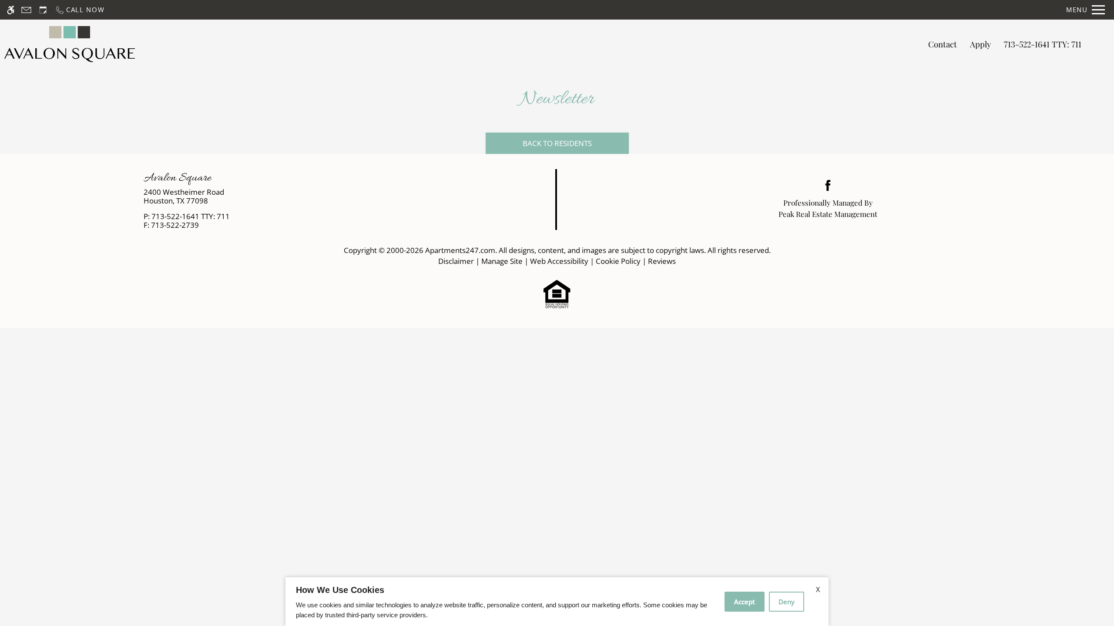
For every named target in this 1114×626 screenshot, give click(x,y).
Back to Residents (557, 143)
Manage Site (502, 261)
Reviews (662, 261)
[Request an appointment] (43, 9)
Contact (942, 44)
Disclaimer (456, 261)
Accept (744, 601)
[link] (279, 197)
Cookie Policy (618, 261)
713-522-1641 (1042, 44)
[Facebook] (827, 185)
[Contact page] (26, 9)
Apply (980, 44)
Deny (786, 601)
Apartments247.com (460, 250)
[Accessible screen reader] (10, 9)
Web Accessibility (559, 261)
